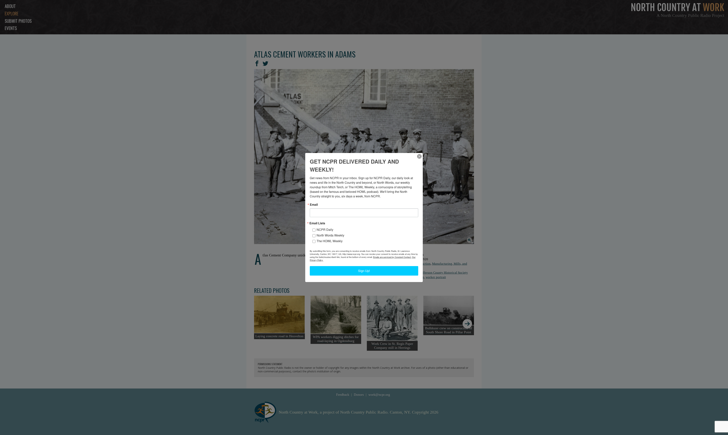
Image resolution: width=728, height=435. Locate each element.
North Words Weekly (330, 235)
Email (314, 204)
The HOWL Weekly (330, 241)
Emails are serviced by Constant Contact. (392, 256)
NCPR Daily (325, 229)
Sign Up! (364, 271)
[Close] (419, 156)
